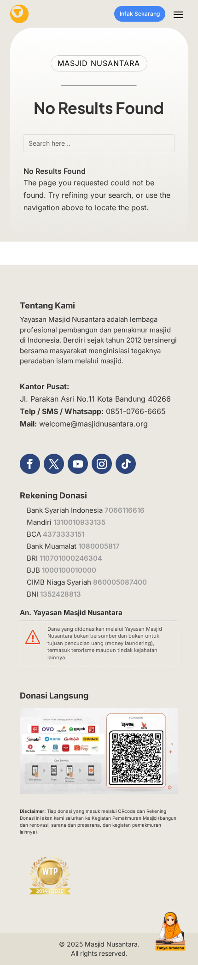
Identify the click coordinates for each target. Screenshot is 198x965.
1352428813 (60, 594)
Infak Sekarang (140, 13)
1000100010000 (69, 570)
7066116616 (125, 510)
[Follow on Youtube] (78, 464)
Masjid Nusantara (111, 944)
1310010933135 (79, 522)
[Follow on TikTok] (126, 464)
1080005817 (99, 546)
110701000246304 (71, 558)
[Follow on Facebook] (30, 464)
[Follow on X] (54, 464)
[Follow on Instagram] (102, 464)
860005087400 (120, 582)
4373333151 (63, 534)
